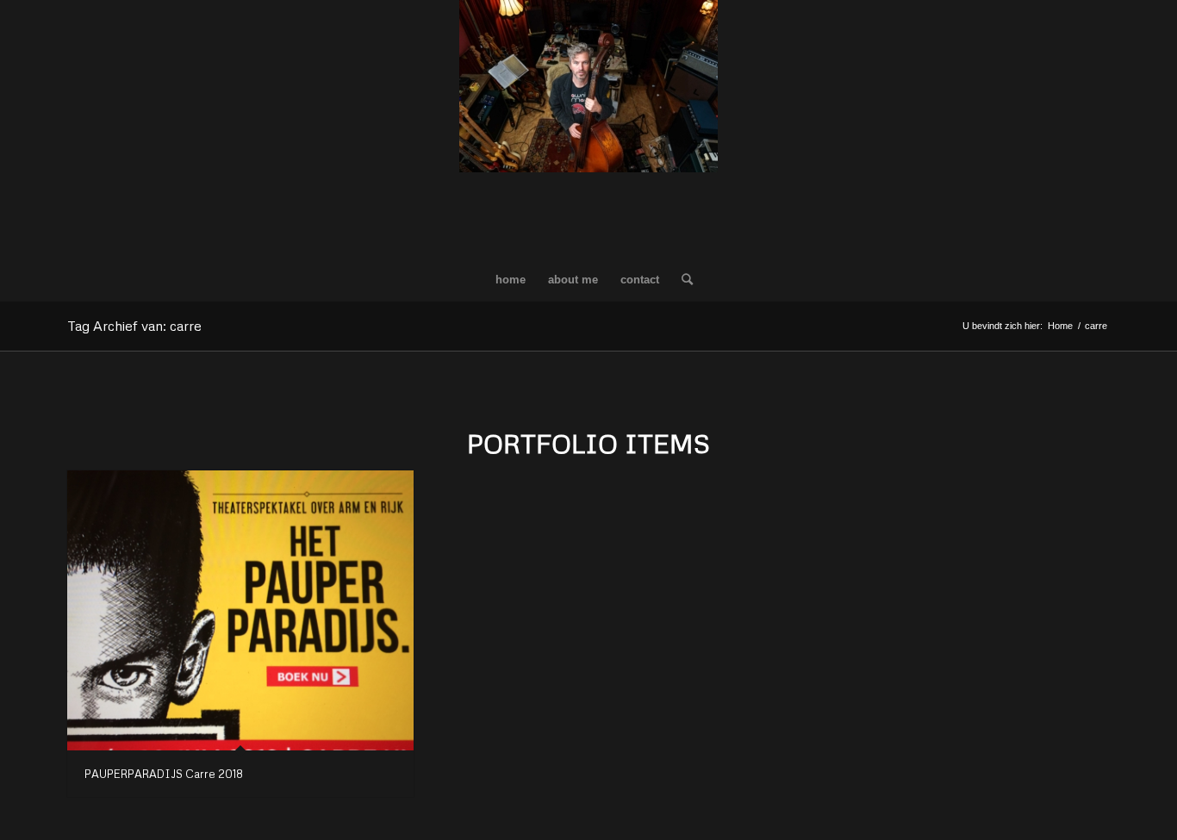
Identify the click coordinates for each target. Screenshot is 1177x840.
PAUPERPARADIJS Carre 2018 (163, 774)
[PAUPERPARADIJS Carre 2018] (240, 610)
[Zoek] (681, 280)
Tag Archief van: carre (134, 325)
